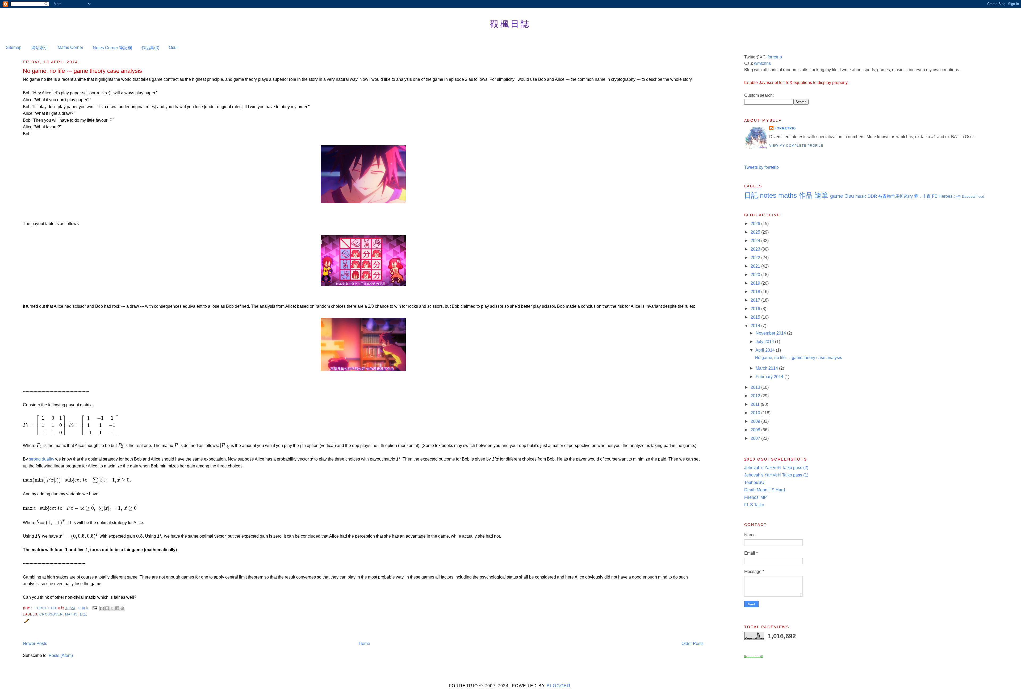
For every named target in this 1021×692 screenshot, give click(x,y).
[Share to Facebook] (117, 608)
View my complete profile (796, 145)
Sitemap (14, 47)
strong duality (41, 459)
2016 (756, 308)
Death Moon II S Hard (764, 490)
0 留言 (83, 608)
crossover (51, 614)
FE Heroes (942, 196)
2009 (756, 421)
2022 (756, 257)
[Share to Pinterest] (122, 608)
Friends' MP (755, 497)
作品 (806, 195)
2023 (756, 249)
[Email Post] (94, 608)
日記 (83, 614)
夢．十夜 (922, 196)
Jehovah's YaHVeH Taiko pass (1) (776, 475)
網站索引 (39, 47)
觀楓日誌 (510, 23)
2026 (756, 223)
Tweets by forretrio (761, 167)
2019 (756, 283)
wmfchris (762, 63)
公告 (957, 196)
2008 (756, 430)
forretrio (775, 57)
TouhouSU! (754, 482)
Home (364, 643)
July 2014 (765, 341)
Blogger (559, 685)
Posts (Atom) (61, 655)
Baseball (969, 196)
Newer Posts (35, 643)
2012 (756, 396)
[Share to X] (112, 608)
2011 (756, 404)
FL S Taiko (754, 505)
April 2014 (765, 350)
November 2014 (771, 333)
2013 (756, 387)
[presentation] (44, 425)
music (861, 196)
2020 (756, 274)
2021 (756, 266)
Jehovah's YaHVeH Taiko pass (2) (776, 467)
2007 (756, 438)
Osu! (173, 47)
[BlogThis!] (107, 608)
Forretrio (46, 608)
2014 (756, 325)
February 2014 (770, 376)
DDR (872, 196)
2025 (756, 232)
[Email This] (102, 608)
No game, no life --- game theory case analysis (82, 70)
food (980, 197)
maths (71, 614)
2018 (756, 291)
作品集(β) (150, 47)
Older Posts (692, 643)
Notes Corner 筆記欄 (112, 47)
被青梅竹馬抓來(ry (895, 196)
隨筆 (821, 195)
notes (768, 195)
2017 (756, 300)
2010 (756, 413)
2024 (756, 240)
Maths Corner (70, 47)
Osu (849, 196)
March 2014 (767, 368)
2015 (756, 317)
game (836, 196)
